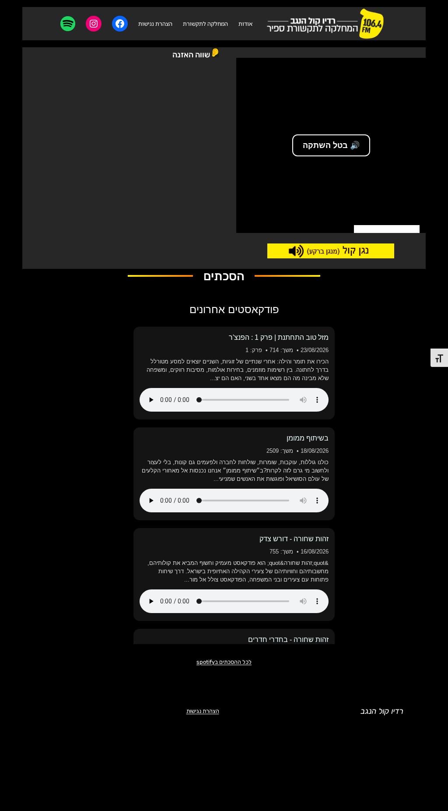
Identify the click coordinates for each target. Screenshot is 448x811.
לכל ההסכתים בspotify (224, 662)
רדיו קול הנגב (381, 711)
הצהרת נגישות (202, 711)
